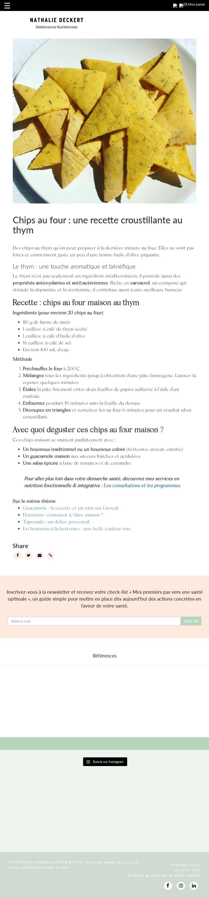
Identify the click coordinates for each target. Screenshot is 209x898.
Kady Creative (58, 867)
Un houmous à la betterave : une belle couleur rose (77, 528)
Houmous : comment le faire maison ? (63, 514)
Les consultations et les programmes (141, 485)
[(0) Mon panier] (178, 4)
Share (20, 545)
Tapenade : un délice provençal (56, 521)
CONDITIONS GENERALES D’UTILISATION (46, 862)
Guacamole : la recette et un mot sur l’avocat (71, 508)
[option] (172, 700)
